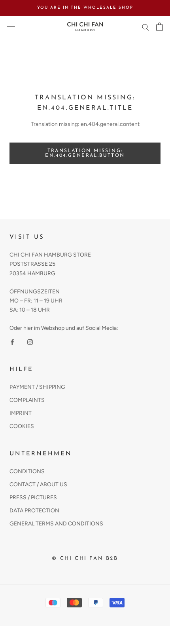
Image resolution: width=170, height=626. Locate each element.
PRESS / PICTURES (33, 497)
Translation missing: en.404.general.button (85, 153)
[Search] (145, 26)
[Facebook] (12, 341)
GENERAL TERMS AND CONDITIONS (56, 523)
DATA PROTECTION (34, 510)
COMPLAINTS (27, 400)
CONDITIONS (27, 471)
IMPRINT (20, 413)
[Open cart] (159, 26)
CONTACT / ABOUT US (38, 484)
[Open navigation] (11, 27)
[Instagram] (30, 341)
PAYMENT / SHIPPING (37, 387)
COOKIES (21, 426)
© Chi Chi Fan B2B (85, 558)
